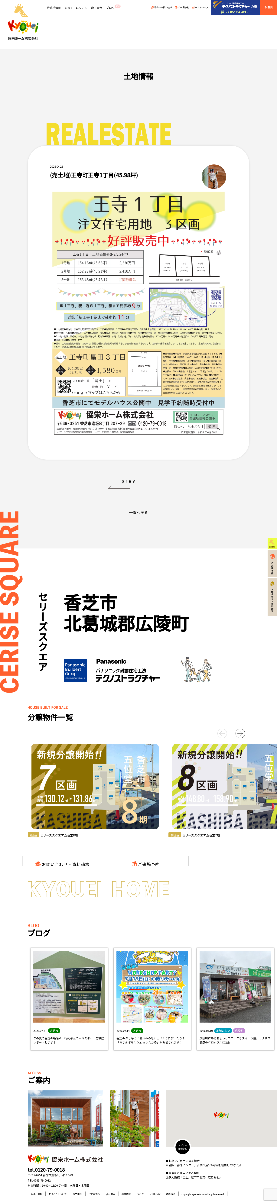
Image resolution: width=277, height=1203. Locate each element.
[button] (218, 734)
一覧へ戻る (138, 512)
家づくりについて (76, 8)
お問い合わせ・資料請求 (66, 864)
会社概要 (110, 1194)
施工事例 (96, 8)
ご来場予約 (183, 7)
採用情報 (126, 1194)
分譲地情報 (54, 8)
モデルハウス (201, 7)
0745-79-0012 (42, 1180)
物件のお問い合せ (163, 7)
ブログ (113, 7)
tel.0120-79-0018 (46, 1169)
